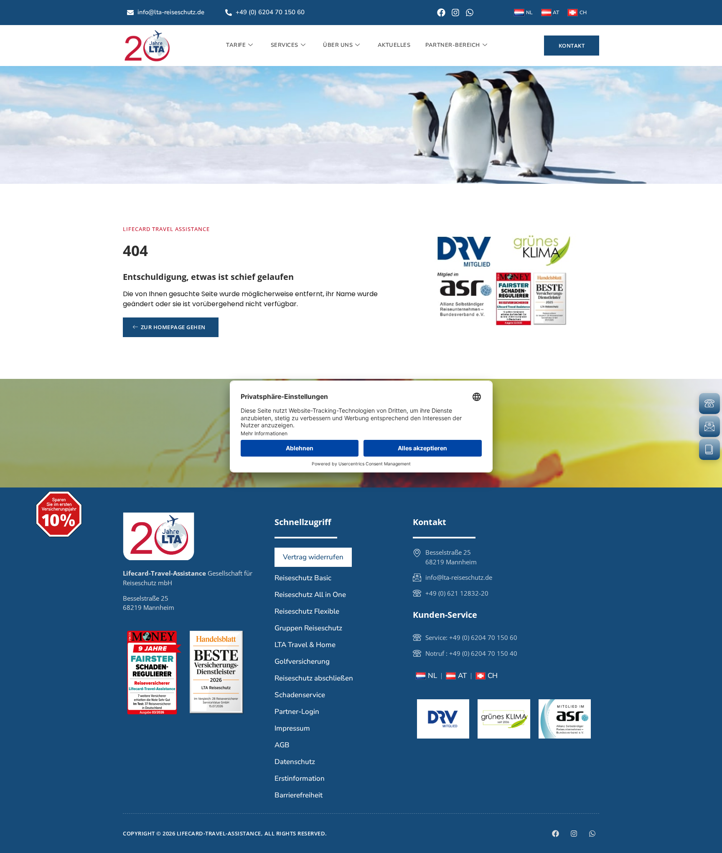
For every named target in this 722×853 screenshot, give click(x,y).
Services (284, 45)
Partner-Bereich (452, 45)
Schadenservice (300, 695)
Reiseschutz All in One (310, 594)
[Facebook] (441, 12)
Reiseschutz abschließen (314, 678)
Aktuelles (394, 45)
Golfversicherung (302, 661)
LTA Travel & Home (305, 645)
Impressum (292, 728)
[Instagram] (455, 12)
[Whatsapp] (469, 12)
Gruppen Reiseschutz (308, 628)
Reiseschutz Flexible (307, 611)
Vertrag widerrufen (313, 557)
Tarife (236, 45)
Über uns (338, 45)
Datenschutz (295, 762)
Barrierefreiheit (299, 795)
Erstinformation (300, 778)
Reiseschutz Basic (303, 578)
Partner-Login (297, 711)
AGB (282, 745)
